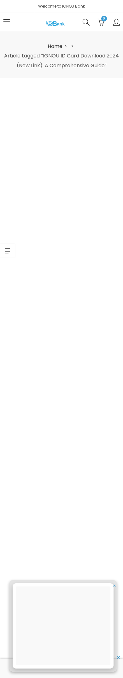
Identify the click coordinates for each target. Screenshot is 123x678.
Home (55, 46)
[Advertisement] (65, 626)
